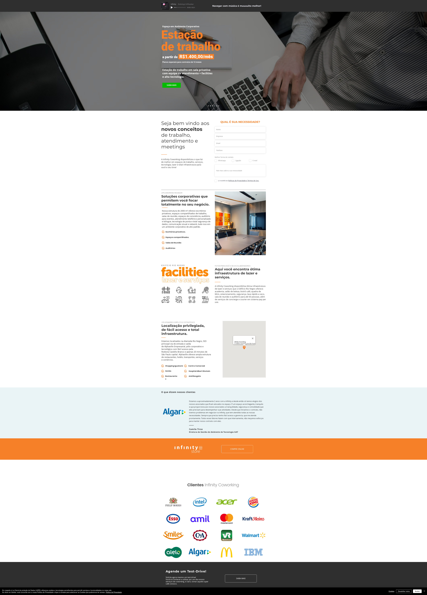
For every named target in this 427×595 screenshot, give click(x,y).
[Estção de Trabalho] (212, 105)
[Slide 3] (243, 252)
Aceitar (417, 591)
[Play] (172, 7)
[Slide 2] (240, 252)
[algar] (211, 433)
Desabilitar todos (404, 591)
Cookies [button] (391, 591)
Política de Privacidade (114, 592)
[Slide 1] (237, 252)
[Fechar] (424, 591)
